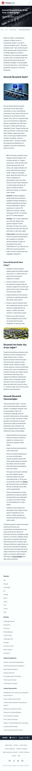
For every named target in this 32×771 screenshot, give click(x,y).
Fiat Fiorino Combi (9, 646)
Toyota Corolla (8, 635)
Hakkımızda (8, 745)
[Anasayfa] (2, 29)
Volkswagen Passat (9, 621)
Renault (6, 584)
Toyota (5, 608)
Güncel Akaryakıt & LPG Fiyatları (12, 676)
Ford (5, 605)
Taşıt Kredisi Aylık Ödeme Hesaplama (14, 666)
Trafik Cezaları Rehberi (10, 680)
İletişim (16, 745)
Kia (4, 591)
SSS (19, 756)
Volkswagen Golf (8, 639)
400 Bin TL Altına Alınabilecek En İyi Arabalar (16, 723)
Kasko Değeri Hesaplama (11, 669)
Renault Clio (7, 625)
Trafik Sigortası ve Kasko (10, 683)
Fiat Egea (6, 642)
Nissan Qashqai (8, 649)
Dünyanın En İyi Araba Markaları (12, 712)
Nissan (5, 598)
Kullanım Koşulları (21, 749)
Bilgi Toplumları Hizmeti (10, 752)
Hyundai (6, 594)
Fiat (5, 580)
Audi (5, 612)
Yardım (14, 756)
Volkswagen (7, 587)
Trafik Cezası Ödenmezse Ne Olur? (13, 730)
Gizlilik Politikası (24, 752)
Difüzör (25, 482)
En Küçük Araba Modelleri (11, 726)
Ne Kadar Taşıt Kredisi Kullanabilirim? (14, 662)
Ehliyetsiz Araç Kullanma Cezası (12, 709)
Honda (5, 601)
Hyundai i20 (7, 653)
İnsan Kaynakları (10, 749)
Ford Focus (7, 628)
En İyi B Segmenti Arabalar (11, 716)
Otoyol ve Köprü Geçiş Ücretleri (12, 699)
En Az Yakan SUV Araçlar (11, 719)
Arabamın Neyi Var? (9, 673)
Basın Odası (23, 745)
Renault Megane (8, 632)
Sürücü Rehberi (17, 556)
